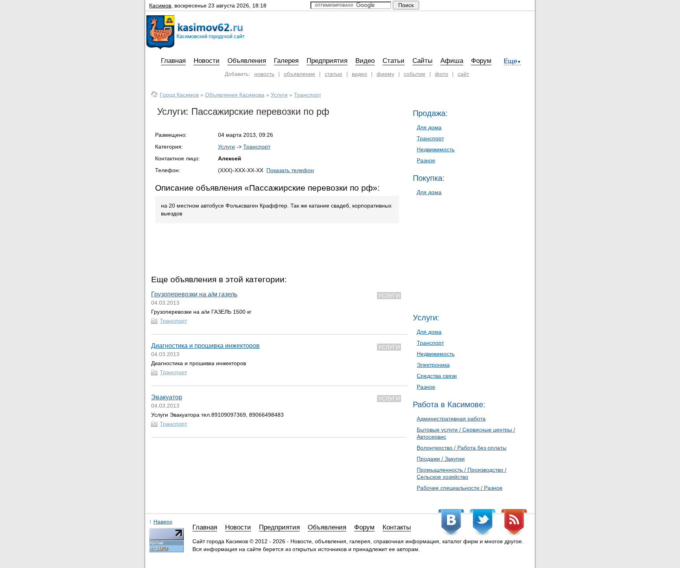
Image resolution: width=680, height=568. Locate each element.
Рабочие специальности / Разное (460, 488)
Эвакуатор (166, 397)
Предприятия (327, 60)
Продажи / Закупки (441, 459)
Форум (481, 60)
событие (414, 74)
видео (359, 74)
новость (264, 74)
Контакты (396, 527)
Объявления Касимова (234, 95)
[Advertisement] (279, 251)
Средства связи (437, 376)
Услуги (279, 95)
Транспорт (307, 95)
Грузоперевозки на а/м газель (194, 294)
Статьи (393, 60)
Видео (365, 60)
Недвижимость (436, 149)
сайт (463, 74)
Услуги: (426, 317)
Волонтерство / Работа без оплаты (461, 448)
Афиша (451, 60)
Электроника (433, 365)
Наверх (162, 521)
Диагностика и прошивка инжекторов (205, 345)
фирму (385, 74)
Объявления (246, 60)
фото (441, 74)
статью (333, 74)
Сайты (422, 60)
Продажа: (430, 113)
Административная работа (451, 418)
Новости (207, 60)
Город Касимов (179, 95)
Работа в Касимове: (449, 404)
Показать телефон (290, 170)
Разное (426, 160)
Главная (173, 60)
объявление (299, 74)
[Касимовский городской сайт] (195, 47)
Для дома (429, 127)
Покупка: (429, 178)
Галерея (286, 60)
